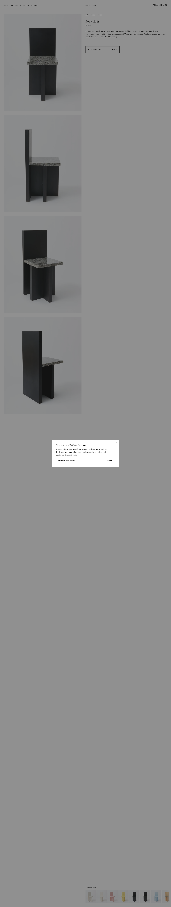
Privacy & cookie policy (68, 455)
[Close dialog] (116, 442)
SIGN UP (109, 460)
